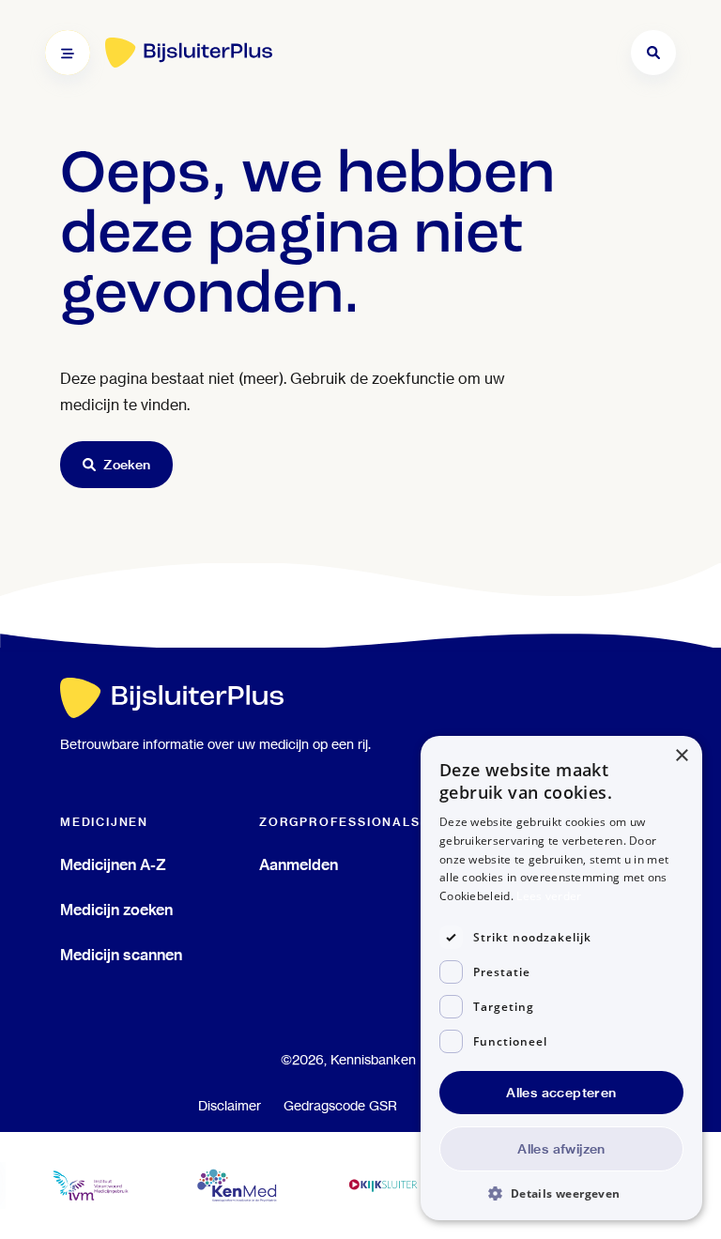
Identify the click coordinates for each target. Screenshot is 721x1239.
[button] (561, 1192)
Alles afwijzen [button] (561, 1148)
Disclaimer (229, 1105)
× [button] (681, 756)
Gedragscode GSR (340, 1105)
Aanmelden (298, 864)
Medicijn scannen (121, 954)
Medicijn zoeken (116, 909)
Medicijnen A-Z (113, 864)
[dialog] (561, 978)
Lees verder (548, 896)
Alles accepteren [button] (561, 1092)
